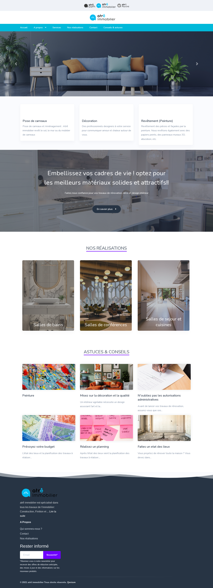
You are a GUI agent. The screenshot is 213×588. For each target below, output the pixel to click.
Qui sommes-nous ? (31, 529)
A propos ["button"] (38, 27)
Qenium (71, 582)
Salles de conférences (106, 325)
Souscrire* (51, 555)
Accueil (23, 27)
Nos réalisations (75, 27)
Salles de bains (48, 325)
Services (57, 27)
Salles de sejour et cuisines (163, 322)
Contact (93, 27)
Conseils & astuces (113, 27)
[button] (16, 63)
